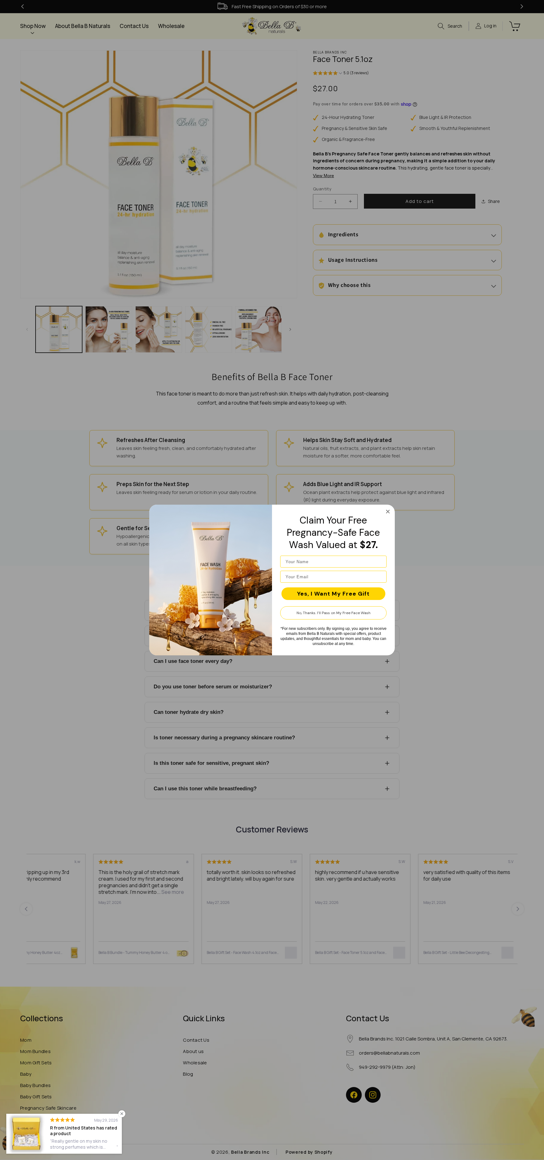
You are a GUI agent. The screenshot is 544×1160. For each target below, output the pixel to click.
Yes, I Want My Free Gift (333, 593)
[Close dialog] (388, 511)
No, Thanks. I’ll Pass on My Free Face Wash (334, 612)
